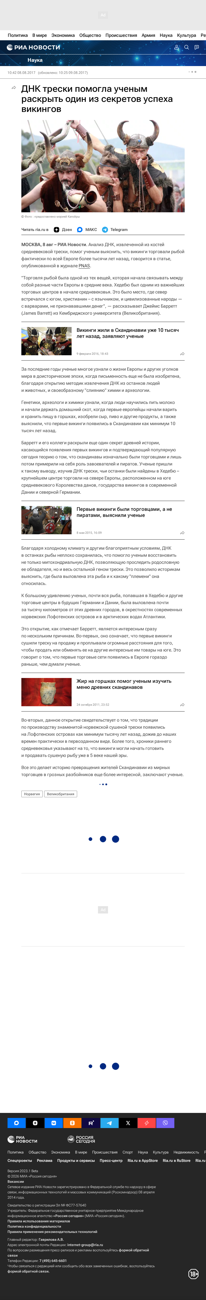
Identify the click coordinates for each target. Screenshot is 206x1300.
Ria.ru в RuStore (176, 1160)
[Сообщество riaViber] (165, 1123)
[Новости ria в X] (128, 1123)
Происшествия (105, 1152)
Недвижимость (186, 1152)
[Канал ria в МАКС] (17, 1123)
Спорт (128, 1152)
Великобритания (60, 794)
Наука (143, 1152)
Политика (16, 1152)
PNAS (84, 265)
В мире (81, 1152)
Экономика (60, 1152)
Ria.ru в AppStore (143, 1160)
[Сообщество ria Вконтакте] (54, 1123)
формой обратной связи (28, 1271)
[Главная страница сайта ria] (33, 47)
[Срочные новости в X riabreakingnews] (147, 1123)
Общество (37, 1152)
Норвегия (32, 794)
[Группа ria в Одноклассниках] (72, 1123)
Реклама (44, 1160)
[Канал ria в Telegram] (109, 1123)
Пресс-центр (111, 1160)
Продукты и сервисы (76, 1160)
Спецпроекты (20, 1160)
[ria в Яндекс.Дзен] (35, 1123)
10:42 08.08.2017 (21, 73)
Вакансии (16, 1181)
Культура (161, 1152)
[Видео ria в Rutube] (91, 1123)
